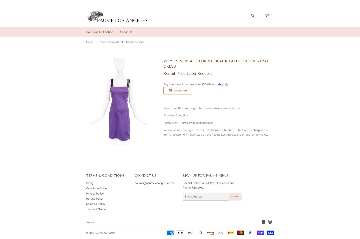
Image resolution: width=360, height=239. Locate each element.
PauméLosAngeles (105, 232)
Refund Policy (95, 198)
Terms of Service (96, 209)
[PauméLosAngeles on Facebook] (264, 222)
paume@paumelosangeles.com (154, 183)
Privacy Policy (95, 193)
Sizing (90, 183)
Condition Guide (96, 188)
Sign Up (235, 196)
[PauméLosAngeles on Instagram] (270, 222)
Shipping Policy (95, 204)
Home (89, 42)
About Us (126, 32)
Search (90, 222)
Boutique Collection (99, 32)
